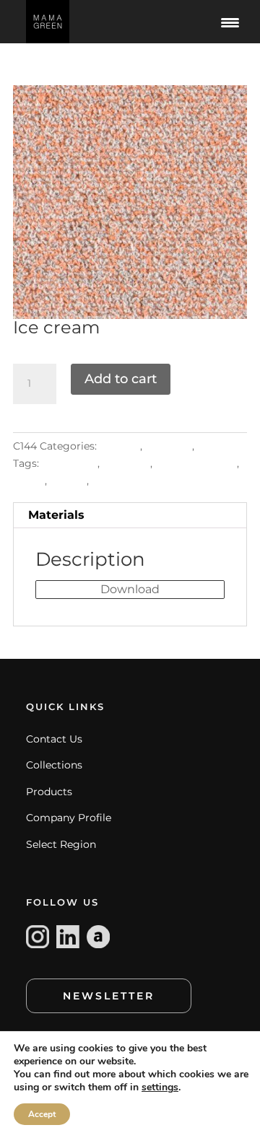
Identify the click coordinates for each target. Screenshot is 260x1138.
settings (160, 1087)
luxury (29, 480)
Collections (54, 764)
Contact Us (54, 738)
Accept (42, 1114)
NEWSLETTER (109, 995)
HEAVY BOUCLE (196, 463)
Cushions (126, 463)
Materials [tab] (56, 515)
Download (130, 589)
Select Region (61, 844)
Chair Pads (70, 463)
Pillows (68, 480)
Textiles (216, 445)
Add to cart (120, 379)
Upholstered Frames (145, 480)
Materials (168, 445)
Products (49, 791)
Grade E (120, 445)
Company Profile (68, 817)
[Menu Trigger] (229, 21)
